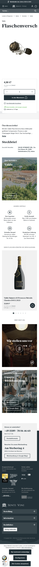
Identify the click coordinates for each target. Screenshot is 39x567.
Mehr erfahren (11, 402)
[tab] (19, 130)
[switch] (4, 564)
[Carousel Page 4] (20, 313)
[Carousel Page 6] (25, 313)
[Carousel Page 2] (16, 313)
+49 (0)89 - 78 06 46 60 (17, 430)
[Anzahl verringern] (7, 91)
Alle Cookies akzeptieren (20, 563)
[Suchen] (35, 11)
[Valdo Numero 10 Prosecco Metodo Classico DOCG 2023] (19, 271)
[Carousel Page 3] (18, 313)
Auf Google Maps (13, 408)
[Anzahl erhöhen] (32, 91)
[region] (19, 50)
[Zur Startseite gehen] (19, 6)
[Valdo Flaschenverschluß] (19, 50)
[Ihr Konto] (32, 6)
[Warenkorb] (36, 6)
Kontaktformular (12, 438)
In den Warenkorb (18, 97)
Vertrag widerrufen (10, 529)
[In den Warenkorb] (32, 305)
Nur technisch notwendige (20, 552)
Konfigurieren (20, 558)
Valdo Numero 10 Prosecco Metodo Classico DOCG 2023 (18, 299)
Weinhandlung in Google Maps (17, 456)
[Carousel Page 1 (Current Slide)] (13, 313)
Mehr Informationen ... (27, 547)
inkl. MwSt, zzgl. (9, 85)
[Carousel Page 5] (23, 313)
